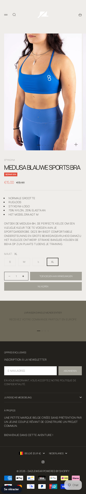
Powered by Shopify (56, 471)
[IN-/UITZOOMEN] (76, 144)
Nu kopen (43, 286)
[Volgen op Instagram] (43, 462)
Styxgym (9, 159)
